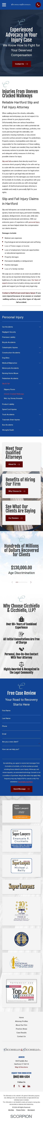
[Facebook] (14, 1086)
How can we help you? (10, 749)
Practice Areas (21, 1029)
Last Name (6, 718)
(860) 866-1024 (21, 1076)
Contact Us (21, 1036)
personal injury (34, 222)
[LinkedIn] (29, 1086)
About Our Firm (21, 1025)
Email (4, 734)
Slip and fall (6, 161)
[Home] (21, 5)
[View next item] (31, 582)
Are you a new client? (10, 742)
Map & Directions (21, 1067)
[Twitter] (19, 1086)
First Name (6, 711)
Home (21, 1018)
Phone (4, 726)
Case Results (21, 1033)
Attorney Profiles (21, 1021)
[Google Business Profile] (24, 1086)
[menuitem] (20, 327)
